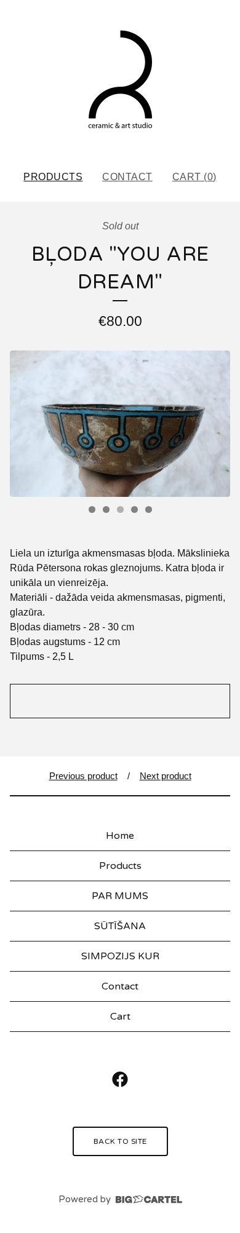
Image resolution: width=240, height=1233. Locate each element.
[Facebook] (120, 1079)
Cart (120, 1016)
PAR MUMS (120, 896)
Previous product (83, 776)
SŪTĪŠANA (120, 926)
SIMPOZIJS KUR (120, 956)
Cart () (194, 177)
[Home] (120, 79)
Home (120, 836)
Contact (127, 177)
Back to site (120, 1141)
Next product (165, 776)
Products (52, 177)
